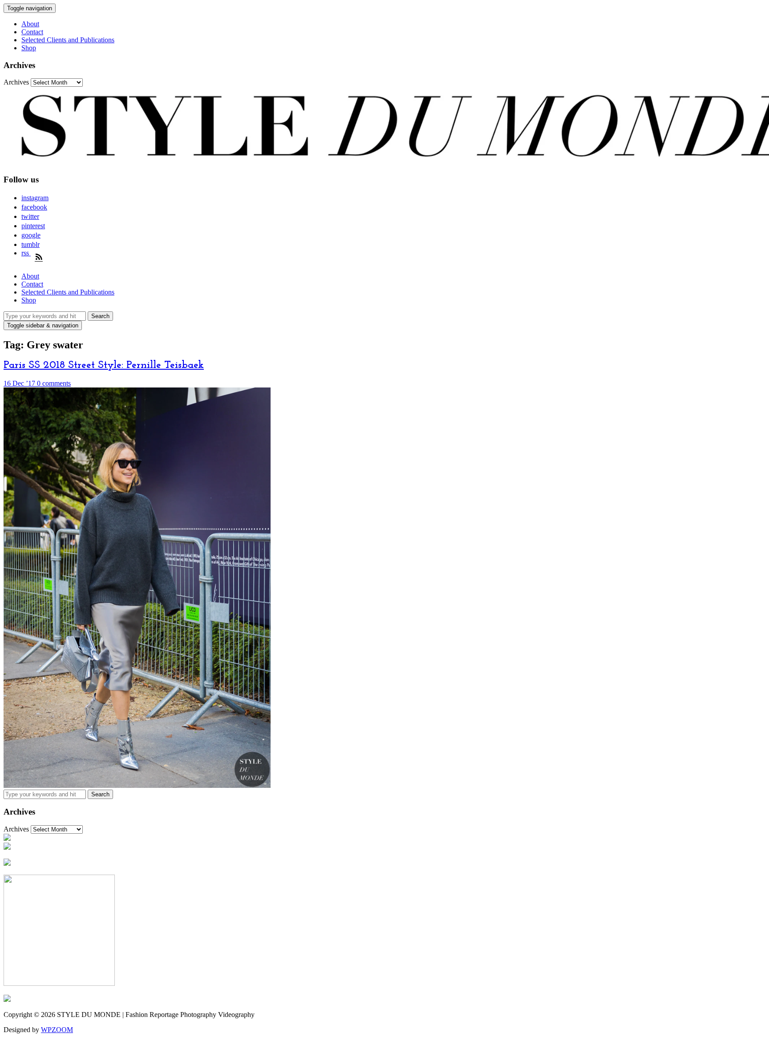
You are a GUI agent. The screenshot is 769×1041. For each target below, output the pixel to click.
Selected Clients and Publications (67, 40)
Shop (28, 48)
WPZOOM (57, 1029)
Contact (32, 32)
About (30, 24)
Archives (16, 82)
